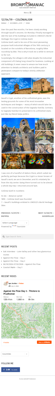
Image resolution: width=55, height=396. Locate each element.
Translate (21, 226)
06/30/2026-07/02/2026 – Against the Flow (21, 264)
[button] (16, 86)
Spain (28, 23)
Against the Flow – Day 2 (14, 261)
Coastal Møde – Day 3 (12, 267)
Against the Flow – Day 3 (14, 258)
